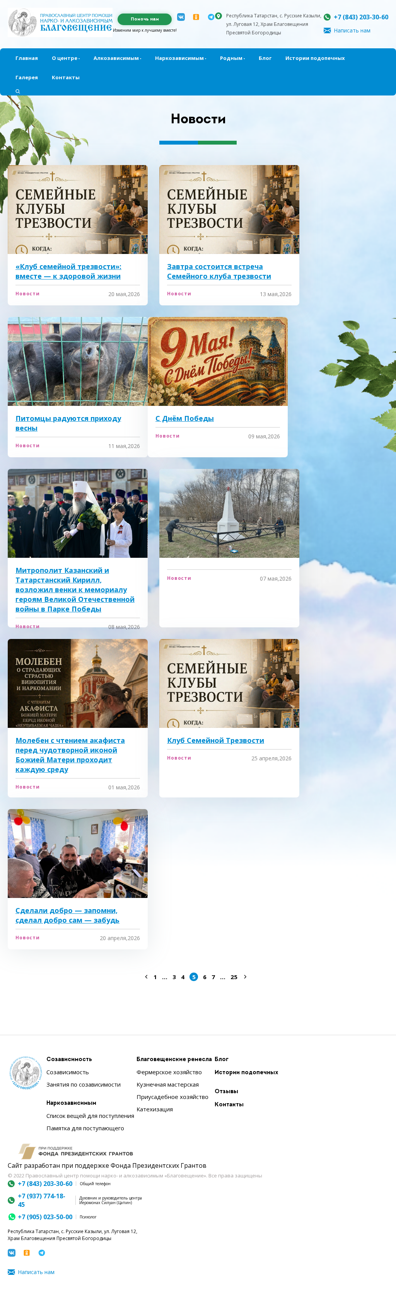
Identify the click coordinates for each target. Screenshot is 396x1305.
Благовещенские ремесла (174, 1060)
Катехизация (155, 1109)
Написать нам (352, 30)
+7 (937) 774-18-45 (41, 1200)
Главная (26, 58)
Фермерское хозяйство (169, 1072)
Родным (231, 58)
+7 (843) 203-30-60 (361, 17)
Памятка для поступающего (85, 1128)
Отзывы (226, 1092)
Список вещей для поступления (90, 1115)
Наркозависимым (179, 58)
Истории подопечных (315, 58)
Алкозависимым (116, 58)
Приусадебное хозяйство (172, 1097)
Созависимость (69, 1060)
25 (233, 977)
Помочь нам (145, 19)
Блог (265, 58)
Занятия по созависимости (83, 1084)
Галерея (26, 77)
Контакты (66, 77)
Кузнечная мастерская (168, 1084)
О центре (64, 58)
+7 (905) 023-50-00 (45, 1217)
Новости (27, 294)
